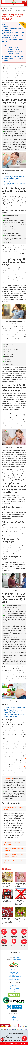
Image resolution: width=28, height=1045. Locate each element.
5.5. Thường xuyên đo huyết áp (13, 53)
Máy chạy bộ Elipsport (14, 978)
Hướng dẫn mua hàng (14, 972)
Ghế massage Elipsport (14, 979)
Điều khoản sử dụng (14, 986)
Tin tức (10, 8)
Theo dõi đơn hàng (14, 989)
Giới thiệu (14, 985)
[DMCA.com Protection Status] (14, 994)
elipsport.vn (14, 1014)
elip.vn (14, 1016)
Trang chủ (4, 8)
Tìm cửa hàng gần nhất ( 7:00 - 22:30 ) (14, 1043)
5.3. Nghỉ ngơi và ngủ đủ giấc (12, 49)
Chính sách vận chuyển (14, 973)
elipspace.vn (14, 1019)
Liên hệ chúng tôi (14, 969)
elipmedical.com (14, 1020)
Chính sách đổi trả (14, 971)
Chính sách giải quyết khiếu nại (14, 976)
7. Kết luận (5, 60)
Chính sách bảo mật (14, 975)
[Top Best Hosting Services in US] (14, 1000)
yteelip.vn (14, 1017)
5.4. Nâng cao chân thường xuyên (13, 51)
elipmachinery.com (14, 1022)
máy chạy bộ (13, 758)
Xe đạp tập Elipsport (14, 981)
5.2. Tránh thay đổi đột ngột (12, 47)
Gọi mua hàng (11, 956)
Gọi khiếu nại (11, 957)
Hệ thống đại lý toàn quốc (14, 988)
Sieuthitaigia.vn (9, 778)
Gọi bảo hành (10, 959)
